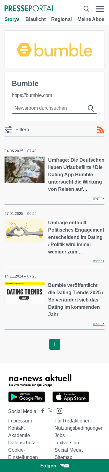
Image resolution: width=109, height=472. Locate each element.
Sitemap (63, 457)
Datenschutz (21, 442)
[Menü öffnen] (99, 9)
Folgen (48, 465)
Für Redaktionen (72, 420)
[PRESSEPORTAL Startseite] (29, 9)
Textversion (66, 442)
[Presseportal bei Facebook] (41, 411)
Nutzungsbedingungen (79, 428)
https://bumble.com (32, 95)
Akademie (19, 435)
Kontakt (16, 428)
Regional (61, 19)
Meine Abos (91, 19)
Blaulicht (35, 19)
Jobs (59, 435)
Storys (12, 19)
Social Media (68, 450)
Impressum (20, 420)
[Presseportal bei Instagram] (57, 410)
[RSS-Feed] (100, 130)
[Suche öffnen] (86, 9)
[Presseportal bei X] (48, 411)
